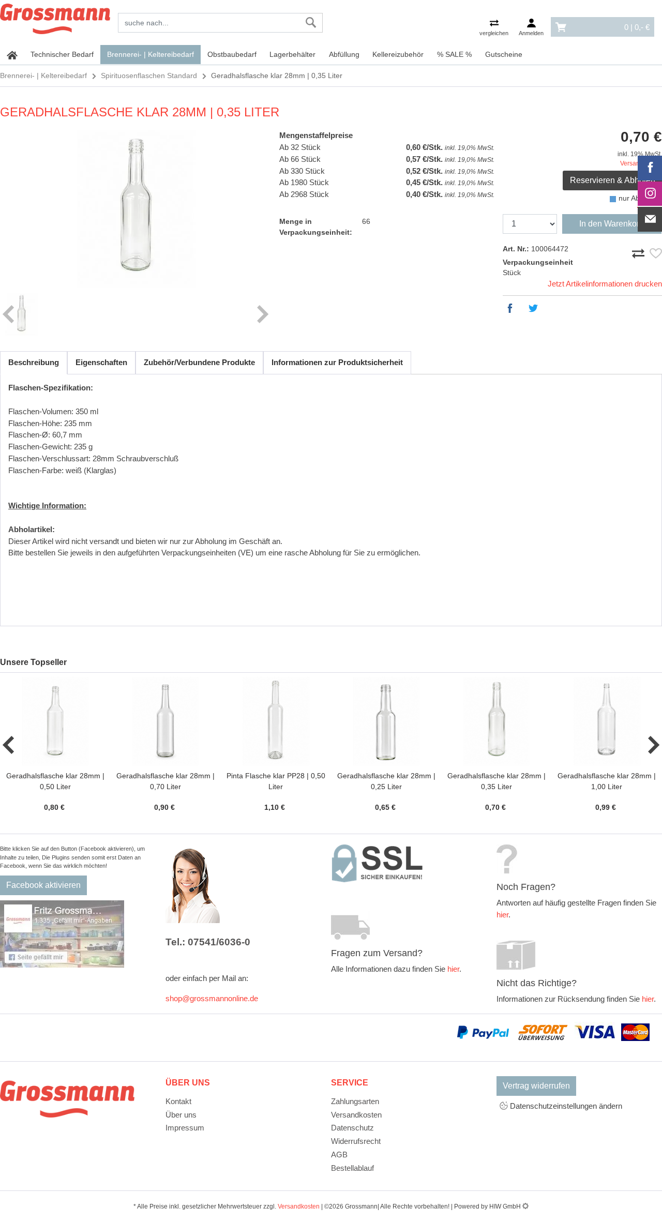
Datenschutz (352, 1127)
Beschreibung (33, 362)
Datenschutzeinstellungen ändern (565, 1106)
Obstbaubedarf (232, 54)
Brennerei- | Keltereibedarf (150, 54)
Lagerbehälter (292, 54)
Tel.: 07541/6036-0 (208, 942)
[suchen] (311, 23)
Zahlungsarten (355, 1101)
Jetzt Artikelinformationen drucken (605, 283)
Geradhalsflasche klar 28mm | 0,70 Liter (165, 781)
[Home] (55, 17)
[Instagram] (650, 194)
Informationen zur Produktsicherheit (337, 362)
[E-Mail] (650, 219)
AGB (339, 1154)
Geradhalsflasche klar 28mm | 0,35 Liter (496, 781)
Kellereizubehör (398, 54)
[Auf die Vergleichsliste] (640, 251)
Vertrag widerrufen (536, 1085)
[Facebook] (650, 168)
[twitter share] (536, 308)
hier (453, 968)
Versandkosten (356, 1114)
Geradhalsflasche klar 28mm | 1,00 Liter (607, 781)
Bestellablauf (352, 1168)
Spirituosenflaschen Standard (149, 75)
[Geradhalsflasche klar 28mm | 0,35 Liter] (135, 209)
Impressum (185, 1127)
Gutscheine (503, 54)
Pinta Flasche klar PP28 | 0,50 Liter (276, 781)
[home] (12, 55)
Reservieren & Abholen (612, 180)
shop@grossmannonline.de (212, 998)
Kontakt (178, 1101)
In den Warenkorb (611, 223)
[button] (9, 745)
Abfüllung (344, 54)
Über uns (181, 1114)
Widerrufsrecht (356, 1141)
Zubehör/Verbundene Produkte (199, 362)
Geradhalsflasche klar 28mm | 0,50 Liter (55, 781)
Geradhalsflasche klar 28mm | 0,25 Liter (386, 781)
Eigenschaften (101, 362)
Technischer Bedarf (62, 54)
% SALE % (454, 54)
